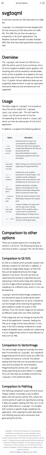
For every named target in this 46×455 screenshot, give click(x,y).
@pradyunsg (28, 452)
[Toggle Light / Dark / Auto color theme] (40, 3)
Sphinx (19, 452)
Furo (35, 452)
